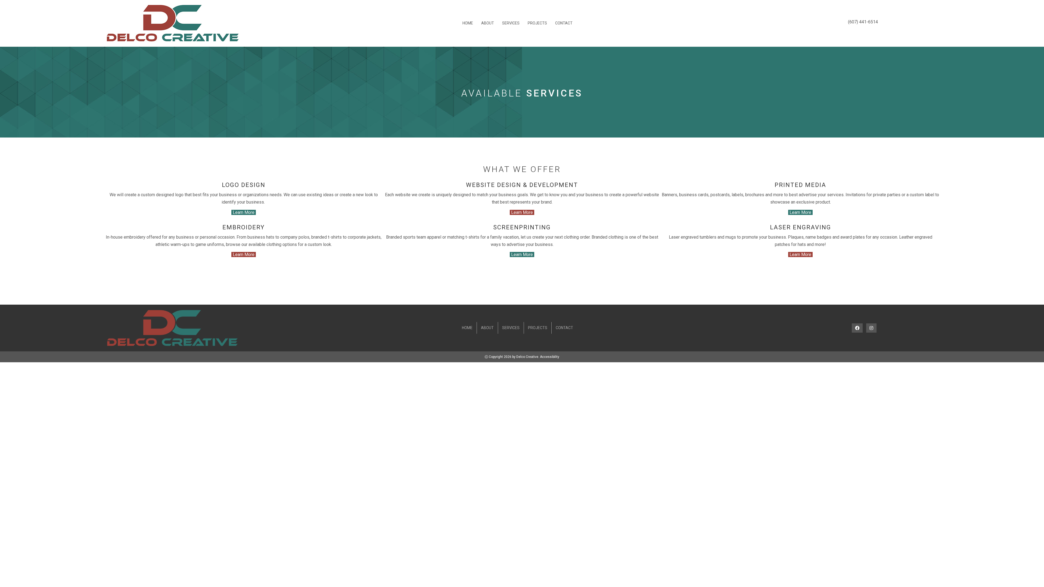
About (487, 23)
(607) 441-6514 (863, 21)
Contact (564, 23)
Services (511, 23)
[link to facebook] (857, 328)
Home (467, 23)
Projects (537, 23)
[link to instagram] (871, 328)
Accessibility (549, 357)
